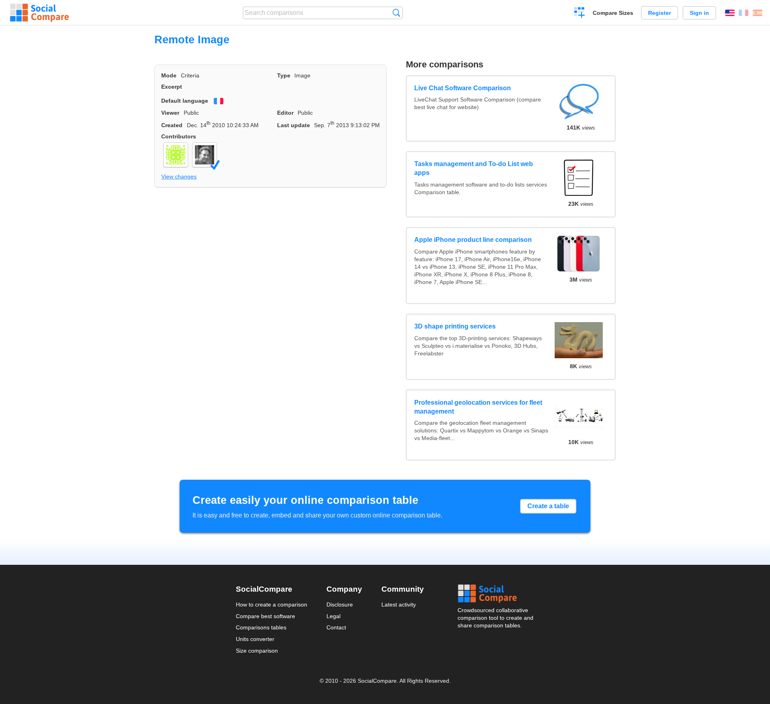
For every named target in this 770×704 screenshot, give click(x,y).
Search (396, 12)
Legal (333, 616)
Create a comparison (579, 13)
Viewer (170, 113)
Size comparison (257, 650)
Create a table (548, 506)
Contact (336, 627)
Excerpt (171, 86)
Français (743, 13)
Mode (168, 75)
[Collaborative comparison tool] (39, 13)
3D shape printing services (455, 326)
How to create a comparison (271, 604)
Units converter (255, 639)
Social (496, 593)
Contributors (178, 136)
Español (757, 13)
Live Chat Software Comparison (462, 88)
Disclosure (339, 604)
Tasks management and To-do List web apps (473, 168)
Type (283, 75)
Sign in (699, 13)
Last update (293, 125)
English (730, 13)
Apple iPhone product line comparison (473, 239)
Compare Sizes (613, 13)
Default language (184, 100)
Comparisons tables (261, 627)
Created (171, 125)
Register (659, 13)
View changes (179, 176)
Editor (285, 113)
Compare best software (265, 616)
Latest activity (398, 604)
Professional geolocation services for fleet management (478, 407)
